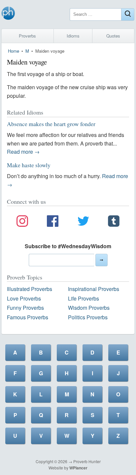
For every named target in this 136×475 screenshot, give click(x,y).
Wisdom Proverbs (89, 307)
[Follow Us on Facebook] (52, 222)
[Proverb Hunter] (8, 14)
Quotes (113, 36)
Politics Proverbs (88, 317)
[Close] (127, 14)
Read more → (23, 151)
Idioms (73, 36)
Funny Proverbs (25, 307)
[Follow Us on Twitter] (83, 222)
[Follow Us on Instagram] (22, 222)
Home (13, 51)
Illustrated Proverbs (29, 289)
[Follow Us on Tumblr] (113, 222)
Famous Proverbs (27, 317)
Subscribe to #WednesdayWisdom (68, 246)
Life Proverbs (83, 298)
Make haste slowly (29, 165)
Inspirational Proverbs (93, 289)
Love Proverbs (24, 298)
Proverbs (27, 36)
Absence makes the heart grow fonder (51, 124)
